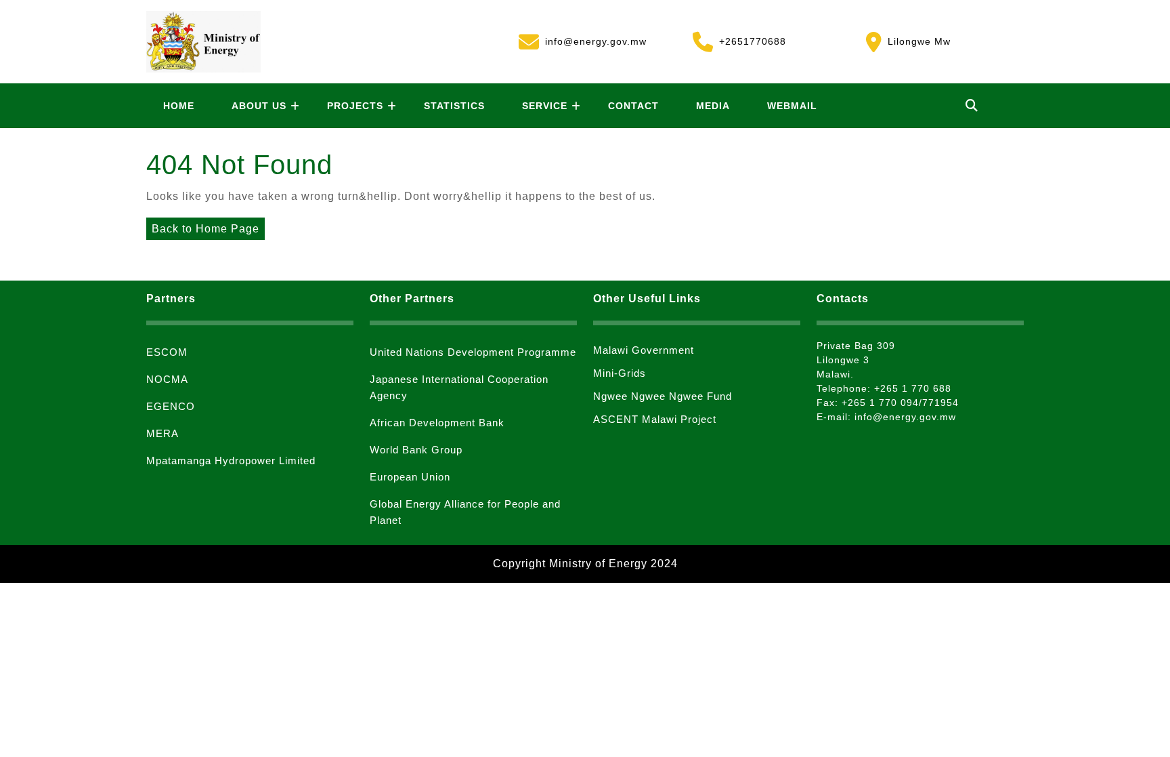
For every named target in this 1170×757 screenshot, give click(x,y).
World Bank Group (416, 449)
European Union (410, 477)
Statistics (454, 105)
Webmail (792, 105)
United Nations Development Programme (473, 352)
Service (544, 105)
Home (178, 105)
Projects (355, 105)
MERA (162, 433)
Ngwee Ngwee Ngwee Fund (662, 396)
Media (713, 105)
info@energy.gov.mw (583, 39)
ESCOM (167, 352)
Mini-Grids (619, 373)
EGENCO (170, 406)
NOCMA (167, 379)
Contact (633, 105)
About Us (259, 105)
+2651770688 (739, 39)
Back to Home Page (202, 226)
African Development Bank (437, 422)
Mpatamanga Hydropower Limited (231, 460)
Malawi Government (643, 350)
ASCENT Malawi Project (654, 419)
